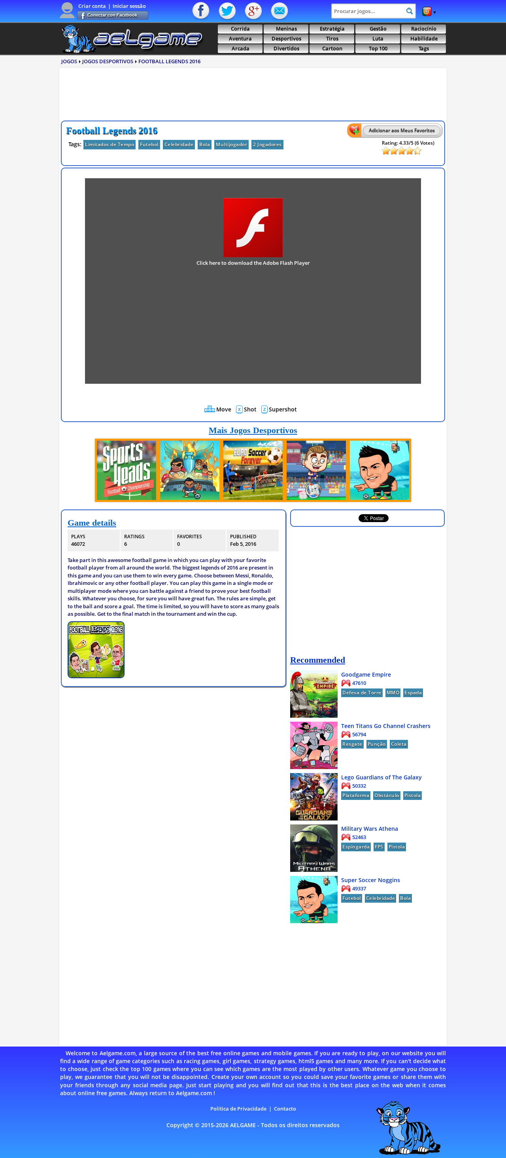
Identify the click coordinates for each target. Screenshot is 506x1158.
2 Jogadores (267, 144)
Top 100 (378, 48)
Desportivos (286, 38)
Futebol (149, 144)
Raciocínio (423, 28)
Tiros (332, 38)
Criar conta (92, 5)
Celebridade (179, 144)
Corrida (240, 28)
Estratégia (332, 28)
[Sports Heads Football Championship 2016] (126, 470)
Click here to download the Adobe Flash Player (253, 262)
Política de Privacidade (238, 1108)
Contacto (279, 11)
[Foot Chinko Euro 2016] (189, 470)
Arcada (240, 48)
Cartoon (332, 48)
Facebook (201, 11)
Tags (424, 48)
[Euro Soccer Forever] (253, 470)
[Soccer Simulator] (316, 470)
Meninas (286, 28)
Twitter (227, 11)
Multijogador (231, 144)
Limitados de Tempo (109, 144)
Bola (204, 144)
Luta (377, 38)
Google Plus (253, 11)
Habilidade (424, 38)
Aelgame (131, 39)
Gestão (378, 28)
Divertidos (286, 48)
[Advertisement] (253, 96)
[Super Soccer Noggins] (379, 470)
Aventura (240, 38)
